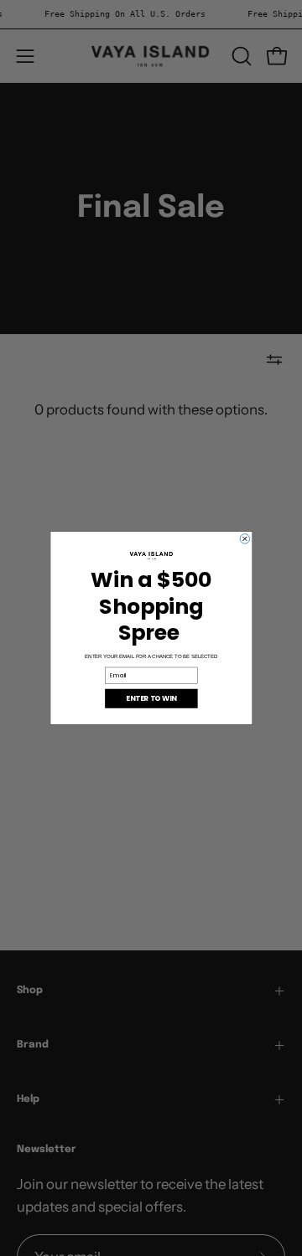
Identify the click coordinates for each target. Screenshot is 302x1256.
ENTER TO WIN (151, 698)
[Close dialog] (245, 539)
